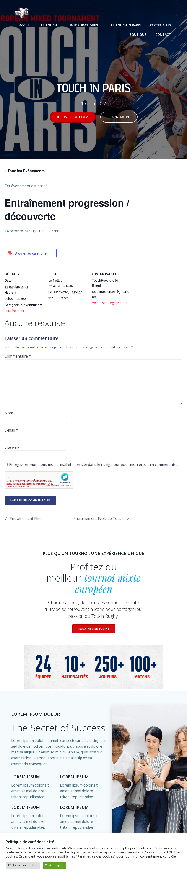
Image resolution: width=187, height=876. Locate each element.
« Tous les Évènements (25, 170)
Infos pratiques (84, 25)
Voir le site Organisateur (109, 303)
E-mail (11, 430)
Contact (163, 34)
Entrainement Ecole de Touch (99, 518)
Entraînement (14, 311)
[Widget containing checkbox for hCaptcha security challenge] (39, 480)
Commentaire (18, 356)
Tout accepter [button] (54, 865)
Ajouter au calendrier (31, 253)
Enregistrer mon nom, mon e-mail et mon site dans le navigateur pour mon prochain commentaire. (93, 464)
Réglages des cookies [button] (23, 865)
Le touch (49, 25)
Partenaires (160, 25)
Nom (10, 412)
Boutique (138, 34)
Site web (12, 447)
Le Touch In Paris (126, 25)
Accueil (25, 25)
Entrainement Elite (25, 518)
